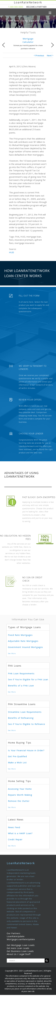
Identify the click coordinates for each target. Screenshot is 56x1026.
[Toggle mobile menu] (50, 12)
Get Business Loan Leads (20, 951)
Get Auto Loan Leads (18, 948)
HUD (11, 252)
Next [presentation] (52, 45)
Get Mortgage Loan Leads (21, 945)
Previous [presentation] (3, 45)
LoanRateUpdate (16, 936)
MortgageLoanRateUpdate (21, 939)
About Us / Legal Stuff (18, 954)
